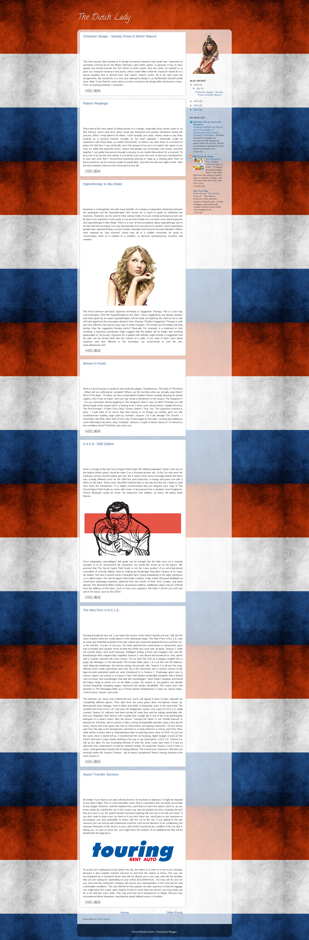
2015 (196, 101)
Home (125, 912)
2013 (196, 110)
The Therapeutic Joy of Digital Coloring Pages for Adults (214, 163)
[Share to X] (92, 90)
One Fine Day (200, 191)
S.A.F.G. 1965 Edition (98, 444)
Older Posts (174, 912)
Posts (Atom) (103, 919)
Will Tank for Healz (203, 156)
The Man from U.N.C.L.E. (101, 610)
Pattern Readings (95, 103)
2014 (196, 105)
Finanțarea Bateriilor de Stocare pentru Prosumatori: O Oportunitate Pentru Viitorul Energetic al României (208, 131)
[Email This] (86, 90)
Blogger (173, 932)
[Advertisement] (133, 48)
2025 (196, 85)
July (198, 88)
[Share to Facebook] (96, 90)
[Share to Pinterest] (99, 90)
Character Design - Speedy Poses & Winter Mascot (119, 36)
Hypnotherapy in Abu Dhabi (102, 184)
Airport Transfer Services (101, 774)
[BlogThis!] (89, 90)
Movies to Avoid (94, 363)
